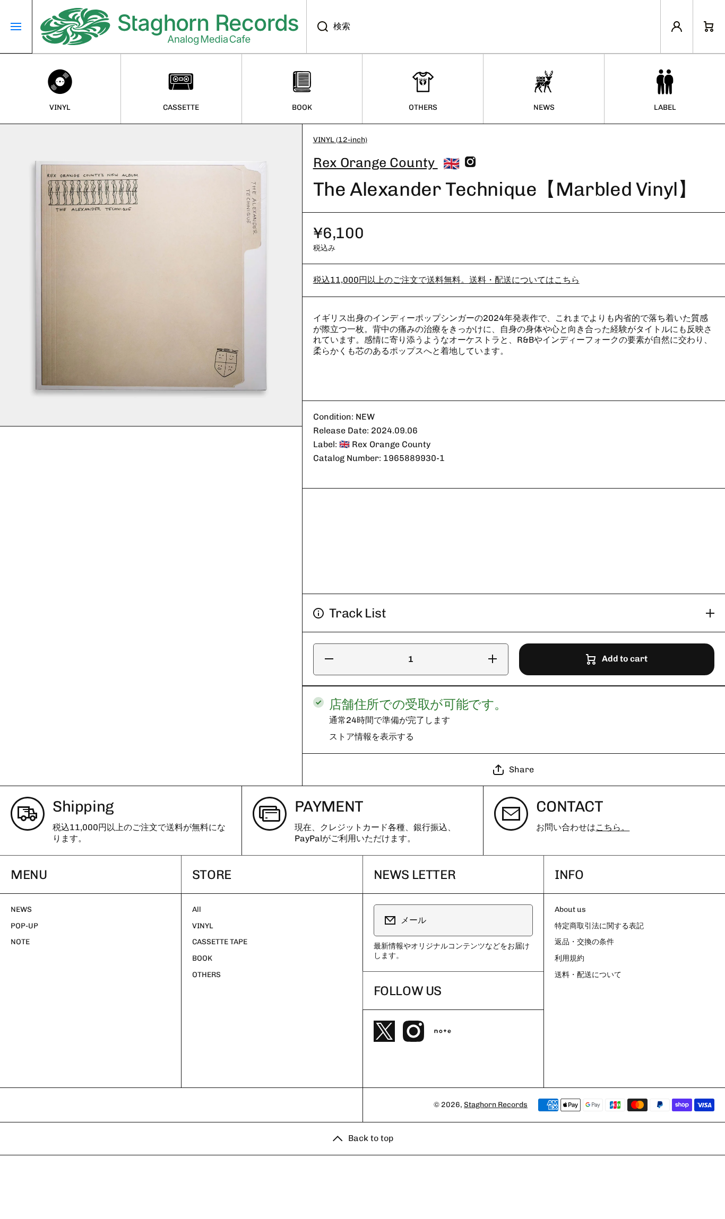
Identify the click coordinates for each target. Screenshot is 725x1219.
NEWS (21, 909)
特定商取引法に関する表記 (599, 925)
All (196, 909)
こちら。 (612, 827)
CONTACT (569, 806)
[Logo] (169, 26)
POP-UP (24, 925)
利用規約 (569, 958)
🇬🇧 (451, 163)
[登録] (518, 920)
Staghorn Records (496, 1104)
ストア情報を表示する (371, 737)
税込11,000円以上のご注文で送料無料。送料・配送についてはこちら (446, 280)
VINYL (202, 925)
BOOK (202, 958)
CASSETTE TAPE (219, 941)
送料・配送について (588, 974)
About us (570, 909)
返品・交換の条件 (584, 941)
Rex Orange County (375, 162)
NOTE (20, 941)
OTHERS (206, 974)
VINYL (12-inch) (340, 139)
